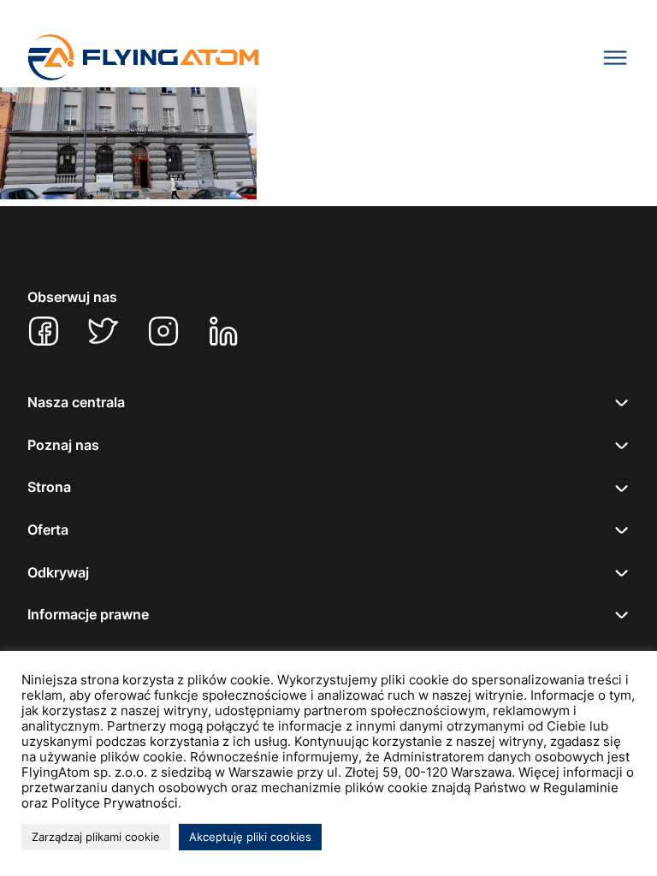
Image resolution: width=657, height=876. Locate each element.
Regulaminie (581, 788)
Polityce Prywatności (114, 803)
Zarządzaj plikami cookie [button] (96, 836)
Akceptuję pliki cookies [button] (250, 836)
